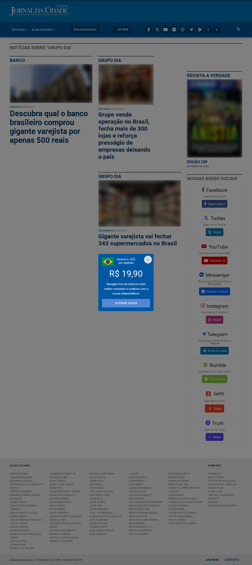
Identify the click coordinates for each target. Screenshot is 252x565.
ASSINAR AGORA (126, 303)
